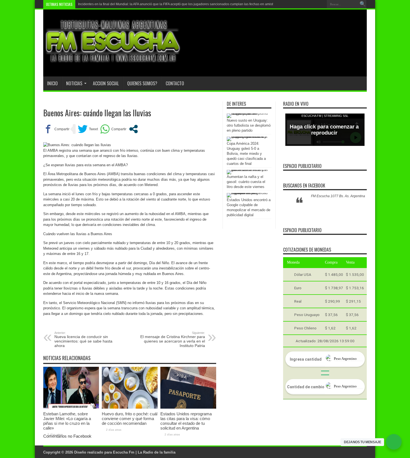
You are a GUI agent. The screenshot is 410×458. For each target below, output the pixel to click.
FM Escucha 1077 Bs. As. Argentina (338, 196)
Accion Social (106, 83)
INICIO (52, 83)
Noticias (74, 83)
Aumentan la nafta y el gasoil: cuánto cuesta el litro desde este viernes (246, 182)
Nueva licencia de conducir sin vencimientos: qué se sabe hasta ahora (83, 339)
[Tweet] (88, 129)
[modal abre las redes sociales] (133, 129)
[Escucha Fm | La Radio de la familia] (113, 62)
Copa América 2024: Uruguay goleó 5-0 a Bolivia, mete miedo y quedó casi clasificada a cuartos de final (246, 153)
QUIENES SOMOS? (142, 83)
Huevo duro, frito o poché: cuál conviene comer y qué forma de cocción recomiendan (129, 418)
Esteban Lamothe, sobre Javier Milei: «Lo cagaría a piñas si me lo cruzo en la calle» (67, 420)
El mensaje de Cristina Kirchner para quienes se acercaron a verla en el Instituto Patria (172, 339)
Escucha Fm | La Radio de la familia (144, 452)
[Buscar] (362, 4)
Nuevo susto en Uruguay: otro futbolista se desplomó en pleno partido (249, 125)
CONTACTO (175, 83)
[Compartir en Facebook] (56, 129)
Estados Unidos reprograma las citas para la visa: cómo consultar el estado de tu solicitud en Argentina (186, 420)
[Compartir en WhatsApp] (113, 129)
